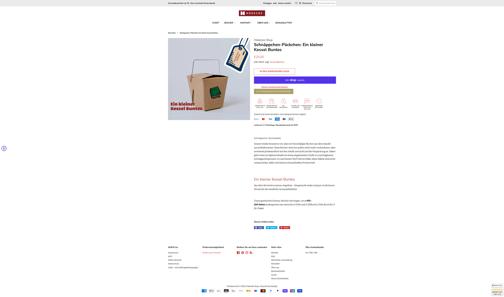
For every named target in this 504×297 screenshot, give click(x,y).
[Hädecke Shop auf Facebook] (238, 253)
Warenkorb (307, 3)
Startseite (172, 33)
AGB (170, 256)
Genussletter (283, 22)
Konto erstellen (284, 3)
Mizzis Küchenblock (279, 278)
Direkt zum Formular (211, 252)
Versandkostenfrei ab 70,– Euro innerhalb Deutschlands (191, 3)
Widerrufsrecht (175, 260)
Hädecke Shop (252, 286)
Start (215, 22)
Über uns (263, 22)
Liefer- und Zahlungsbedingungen (183, 267)
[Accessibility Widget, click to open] (4, 148)
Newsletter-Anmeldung (281, 260)
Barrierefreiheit (278, 271)
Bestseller (275, 263)
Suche (274, 275)
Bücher (229, 22)
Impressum (173, 252)
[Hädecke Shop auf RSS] (251, 253)
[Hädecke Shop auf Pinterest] (242, 253)
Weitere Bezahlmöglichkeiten (274, 87)
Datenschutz (173, 263)
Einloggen (267, 3)
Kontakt (245, 22)
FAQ (273, 256)
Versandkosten (277, 62)
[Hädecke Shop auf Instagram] (246, 253)
